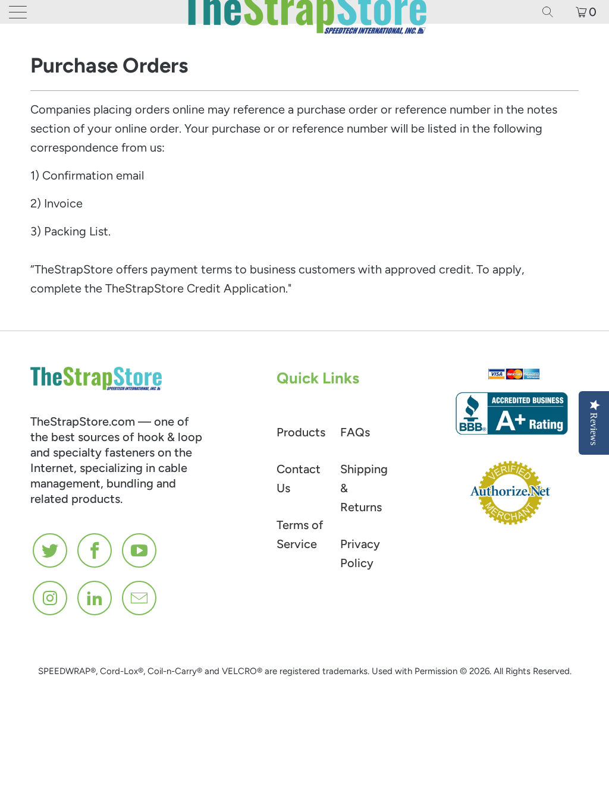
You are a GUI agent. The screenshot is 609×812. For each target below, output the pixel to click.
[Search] (552, 12)
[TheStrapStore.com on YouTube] (140, 550)
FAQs (355, 432)
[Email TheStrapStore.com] (140, 598)
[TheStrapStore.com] (304, 12)
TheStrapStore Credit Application (195, 288)
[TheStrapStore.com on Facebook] (95, 550)
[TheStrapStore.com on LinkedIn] (95, 598)
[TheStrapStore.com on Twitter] (50, 550)
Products (301, 432)
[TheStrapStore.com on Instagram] (50, 598)
